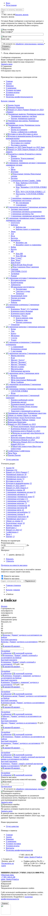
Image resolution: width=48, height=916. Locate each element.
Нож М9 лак (21, 256)
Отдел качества (12, 459)
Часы (8, 534)
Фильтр (4, 606)
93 (35, 492)
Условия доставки (13, 90)
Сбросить (10, 561)
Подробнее (5, 651)
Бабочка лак (21, 227)
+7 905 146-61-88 (8, 877)
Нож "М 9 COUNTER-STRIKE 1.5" (31, 192)
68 (26, 508)
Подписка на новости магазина (14, 565)
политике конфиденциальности (17, 898)
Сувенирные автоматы (15, 494)
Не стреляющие (22, 203)
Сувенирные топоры (14, 514)
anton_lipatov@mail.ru (33, 857)
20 (25, 474)
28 (24, 490)
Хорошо (5, 903)
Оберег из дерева (13, 521)
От (2, 545)
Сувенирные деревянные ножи (19, 497)
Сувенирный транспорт (16, 516)
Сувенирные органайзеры (17, 512)
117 (28, 501)
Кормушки (10, 528)
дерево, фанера (16, 555)
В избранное (6, 653)
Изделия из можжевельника (17, 483)
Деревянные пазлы (14, 479)
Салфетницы (11, 532)
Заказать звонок (21, 15)
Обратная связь (7, 875)
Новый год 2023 (13, 530)
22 (31, 483)
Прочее (9, 536)
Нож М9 (19, 254)
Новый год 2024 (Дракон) (16, 472)
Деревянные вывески (15, 474)
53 (22, 481)
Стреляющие (21, 205)
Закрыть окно (6, 64)
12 (29, 512)
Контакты (10, 95)
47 (21, 530)
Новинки (10, 86)
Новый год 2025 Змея (15, 485)
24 (23, 510)
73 (23, 479)
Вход (8, 3)
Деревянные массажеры (16, 477)
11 (26, 494)
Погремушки (21, 289)
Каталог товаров (8, 101)
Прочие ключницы (24, 322)
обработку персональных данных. (30, 44)
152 (15, 470)
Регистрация (11, 5)
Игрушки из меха (13, 481)
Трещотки (20, 293)
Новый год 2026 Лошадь (16, 488)
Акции (9, 83)
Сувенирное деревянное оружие (19, 492)
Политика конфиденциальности (19, 97)
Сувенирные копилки (15, 503)
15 (22, 521)
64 (13, 468)
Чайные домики (12, 525)
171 (26, 499)
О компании (11, 88)
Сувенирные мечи (13, 510)
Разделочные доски (14, 523)
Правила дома (22, 320)
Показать (10, 559)
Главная (9, 81)
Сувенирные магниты (15, 508)
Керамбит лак (21, 242)
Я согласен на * (25, 789)
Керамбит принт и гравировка (28, 245)
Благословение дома (24, 318)
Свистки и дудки (23, 291)
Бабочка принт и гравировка (28, 229)
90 (29, 505)
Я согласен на (24, 44)
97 (34, 497)
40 (27, 516)
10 (24, 523)
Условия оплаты (12, 92)
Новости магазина (11, 576)
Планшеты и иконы (14, 490)
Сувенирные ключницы (16, 501)
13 (14, 536)
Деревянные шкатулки (15, 519)
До (28, 545)
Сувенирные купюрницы (16, 505)
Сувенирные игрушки (15, 499)
